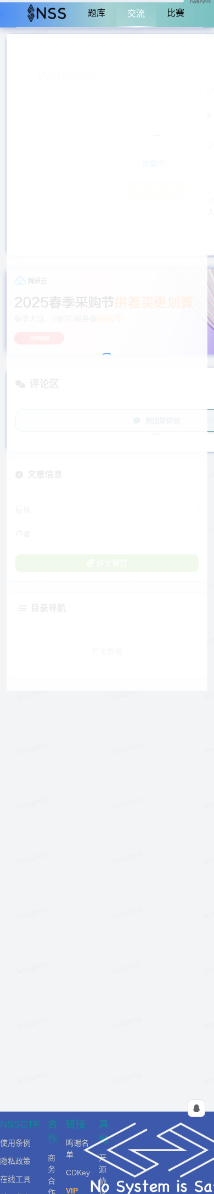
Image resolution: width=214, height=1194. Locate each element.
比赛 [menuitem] (175, 13)
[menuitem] (46, 13)
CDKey (78, 1172)
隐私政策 (15, 1161)
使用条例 (15, 1143)
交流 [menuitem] (136, 13)
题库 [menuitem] (96, 13)
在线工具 (15, 1179)
